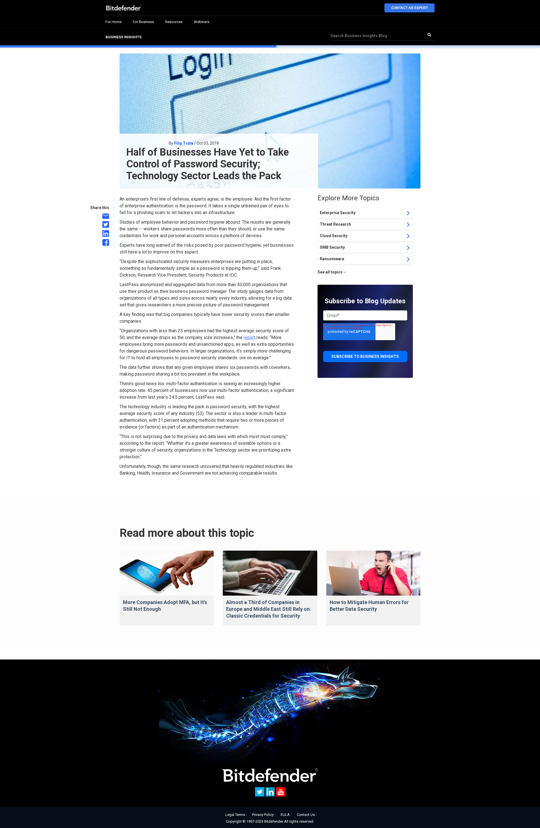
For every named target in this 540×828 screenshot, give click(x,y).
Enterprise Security (338, 212)
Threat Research (335, 224)
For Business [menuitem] (143, 22)
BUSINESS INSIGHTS (123, 37)
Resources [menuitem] (174, 22)
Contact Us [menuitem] (306, 814)
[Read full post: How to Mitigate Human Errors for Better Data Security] (373, 573)
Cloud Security (333, 236)
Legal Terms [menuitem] (235, 814)
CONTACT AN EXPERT (409, 8)
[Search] (429, 34)
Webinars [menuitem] (201, 22)
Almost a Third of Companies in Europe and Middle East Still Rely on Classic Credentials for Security (268, 609)
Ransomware (332, 259)
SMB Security (332, 247)
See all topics (330, 272)
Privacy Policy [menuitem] (263, 814)
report (249, 337)
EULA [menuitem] (285, 814)
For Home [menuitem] (113, 22)
